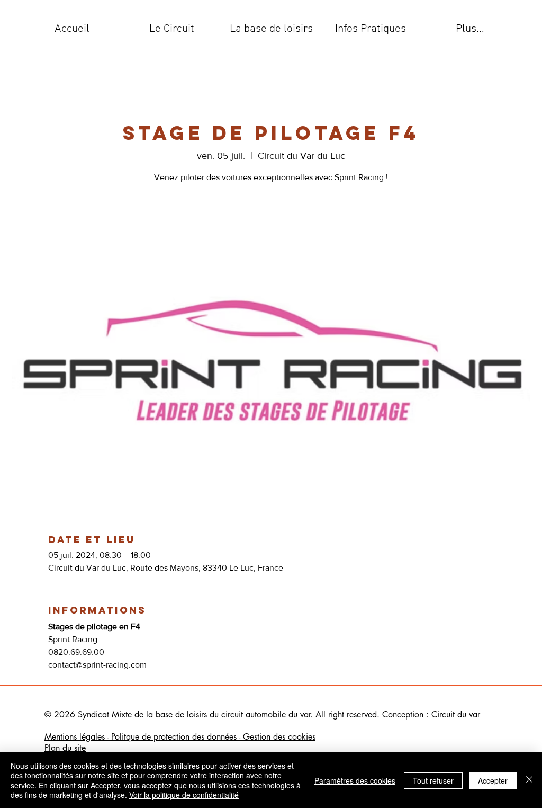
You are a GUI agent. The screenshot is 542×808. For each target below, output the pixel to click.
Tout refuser (433, 780)
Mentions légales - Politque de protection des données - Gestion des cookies (179, 736)
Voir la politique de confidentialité (184, 794)
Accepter (493, 780)
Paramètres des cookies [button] (354, 780)
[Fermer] (529, 780)
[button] (171, 29)
